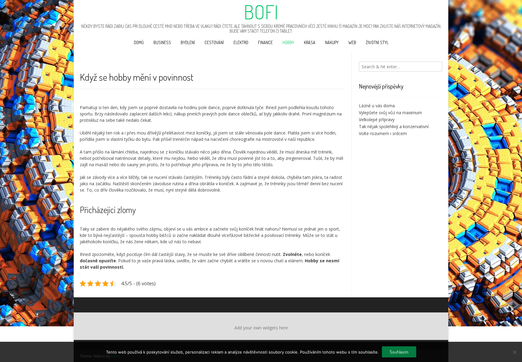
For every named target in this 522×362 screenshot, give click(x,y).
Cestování (214, 42)
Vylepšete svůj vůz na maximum (390, 112)
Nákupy (332, 42)
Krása (309, 42)
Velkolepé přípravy (377, 119)
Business (162, 42)
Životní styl (377, 42)
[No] (514, 352)
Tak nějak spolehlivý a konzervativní (394, 126)
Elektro (241, 42)
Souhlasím (399, 352)
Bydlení (188, 42)
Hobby (288, 42)
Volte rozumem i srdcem (383, 133)
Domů (139, 42)
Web (352, 42)
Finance (265, 42)
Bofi (261, 11)
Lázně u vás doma (377, 105)
